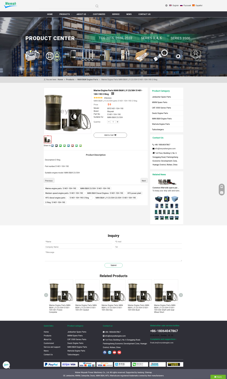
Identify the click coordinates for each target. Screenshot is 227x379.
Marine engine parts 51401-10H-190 (60, 188)
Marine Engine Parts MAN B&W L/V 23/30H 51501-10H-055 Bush (112, 307)
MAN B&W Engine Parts (162, 119)
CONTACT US (144, 14)
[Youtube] (114, 352)
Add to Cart (109, 135)
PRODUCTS (64, 14)
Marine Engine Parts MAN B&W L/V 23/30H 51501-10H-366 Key (86, 307)
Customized (49, 343)
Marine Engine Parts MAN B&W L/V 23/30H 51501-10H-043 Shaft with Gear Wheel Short (138, 308)
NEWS (129, 14)
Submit (113, 265)
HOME (50, 14)
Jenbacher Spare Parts (161, 97)
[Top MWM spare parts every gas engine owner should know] (167, 217)
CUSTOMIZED (99, 14)
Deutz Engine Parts (160, 113)
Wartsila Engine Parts (161, 124)
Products (47, 336)
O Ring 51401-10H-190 (55, 202)
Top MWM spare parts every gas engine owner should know (166, 220)
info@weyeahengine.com (165, 148)
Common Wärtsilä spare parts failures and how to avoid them (166, 183)
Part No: (97, 114)
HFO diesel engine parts (55, 198)
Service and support (52, 347)
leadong (141, 372)
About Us (47, 339)
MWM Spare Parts (159, 102)
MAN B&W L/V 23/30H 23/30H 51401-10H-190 (116, 198)
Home (46, 332)
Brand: (96, 111)
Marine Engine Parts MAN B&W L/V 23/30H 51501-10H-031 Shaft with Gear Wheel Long (164, 308)
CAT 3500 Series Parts (161, 108)
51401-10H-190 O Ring (80, 198)
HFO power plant (134, 193)
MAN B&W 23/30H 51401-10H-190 (95, 188)
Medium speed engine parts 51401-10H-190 (64, 193)
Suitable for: (99, 117)
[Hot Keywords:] (97, 6)
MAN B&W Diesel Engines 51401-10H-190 (105, 193)
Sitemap (148, 372)
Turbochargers (158, 129)
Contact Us (48, 354)
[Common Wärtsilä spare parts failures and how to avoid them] (167, 180)
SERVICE (116, 14)
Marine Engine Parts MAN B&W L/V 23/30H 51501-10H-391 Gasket (60, 307)
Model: (96, 108)
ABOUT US (81, 14)
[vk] (119, 352)
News (46, 351)
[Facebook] (105, 352)
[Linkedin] (109, 352)
